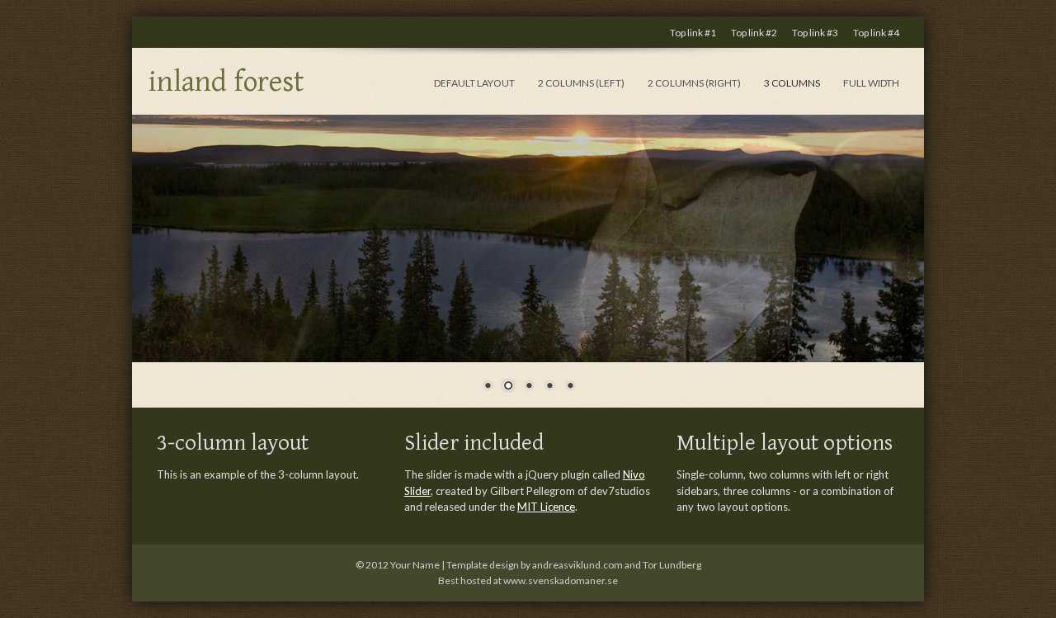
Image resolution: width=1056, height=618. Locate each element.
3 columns (792, 83)
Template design (482, 565)
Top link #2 (754, 32)
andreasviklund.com (577, 565)
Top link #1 (693, 32)
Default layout (474, 83)
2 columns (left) (581, 83)
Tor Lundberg (672, 565)
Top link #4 (876, 32)
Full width (871, 83)
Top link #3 (815, 32)
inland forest (226, 82)
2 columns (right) (694, 83)
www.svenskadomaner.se (560, 580)
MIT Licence (546, 506)
